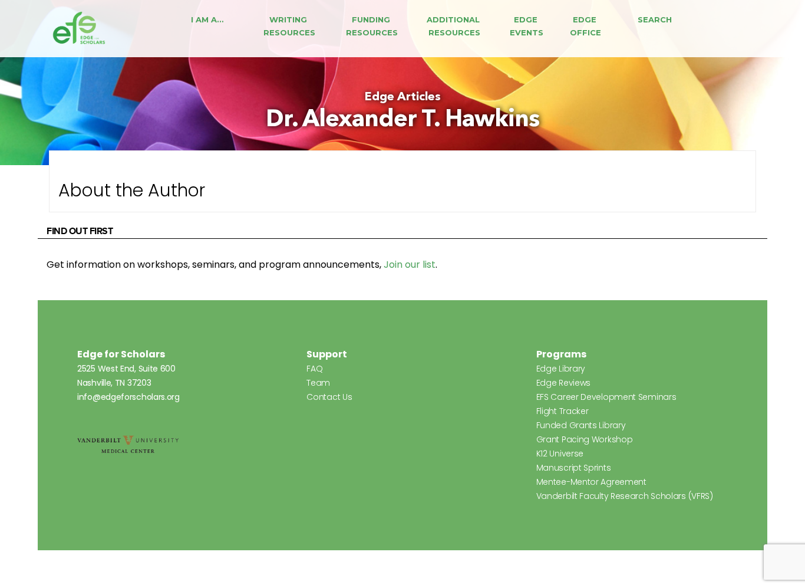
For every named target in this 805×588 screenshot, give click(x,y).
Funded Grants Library (581, 425)
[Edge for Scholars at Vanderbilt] (79, 28)
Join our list (410, 264)
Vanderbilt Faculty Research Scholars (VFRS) (624, 496)
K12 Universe (559, 453)
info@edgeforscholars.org (128, 397)
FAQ (314, 369)
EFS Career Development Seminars (606, 397)
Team (318, 383)
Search (655, 19)
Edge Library (560, 369)
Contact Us (329, 397)
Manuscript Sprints (573, 468)
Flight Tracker (562, 411)
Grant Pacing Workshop (584, 439)
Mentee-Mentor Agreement (591, 482)
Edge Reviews (563, 383)
